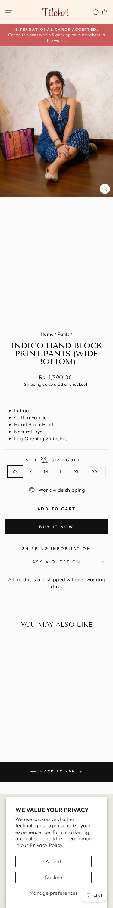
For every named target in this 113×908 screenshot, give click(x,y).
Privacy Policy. (47, 845)
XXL (96, 471)
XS (15, 471)
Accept (53, 861)
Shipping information (56, 548)
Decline (53, 877)
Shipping (32, 384)
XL (77, 471)
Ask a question (56, 561)
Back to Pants (61, 771)
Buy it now (56, 526)
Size (55, 459)
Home (47, 334)
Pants (63, 334)
